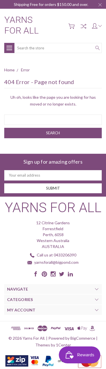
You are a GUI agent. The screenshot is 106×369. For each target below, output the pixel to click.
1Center (63, 344)
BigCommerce (82, 338)
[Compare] (83, 26)
